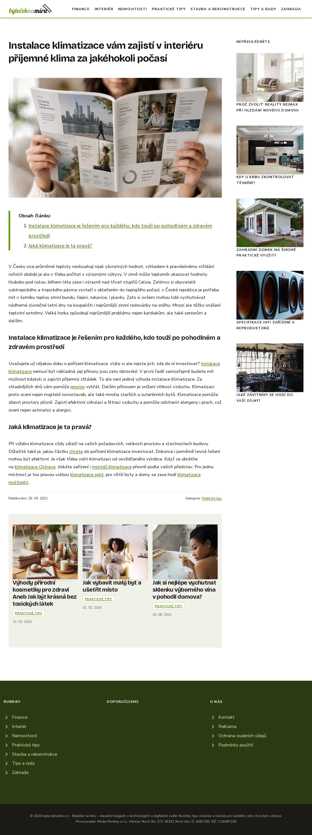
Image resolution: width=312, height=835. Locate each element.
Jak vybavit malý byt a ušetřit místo (112, 586)
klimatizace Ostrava (35, 467)
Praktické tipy (168, 9)
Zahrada (291, 9)
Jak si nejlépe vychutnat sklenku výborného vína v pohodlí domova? (184, 589)
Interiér (104, 9)
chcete (76, 451)
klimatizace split (87, 474)
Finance (81, 9)
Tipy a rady (263, 9)
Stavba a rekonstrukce (217, 9)
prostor (77, 387)
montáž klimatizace (112, 467)
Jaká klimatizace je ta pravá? (60, 245)
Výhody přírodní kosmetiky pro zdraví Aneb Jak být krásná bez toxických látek (45, 593)
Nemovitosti (132, 9)
